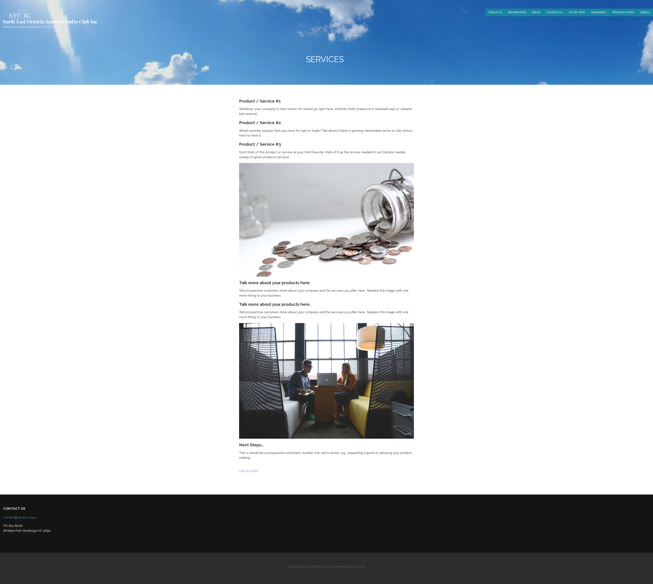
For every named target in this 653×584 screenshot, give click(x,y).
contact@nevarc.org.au (20, 517)
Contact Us (555, 12)
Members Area (623, 12)
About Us (495, 12)
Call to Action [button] (248, 471)
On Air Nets (577, 12)
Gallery (645, 12)
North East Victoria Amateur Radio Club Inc (50, 21)
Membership (517, 12)
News (536, 12)
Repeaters (598, 12)
